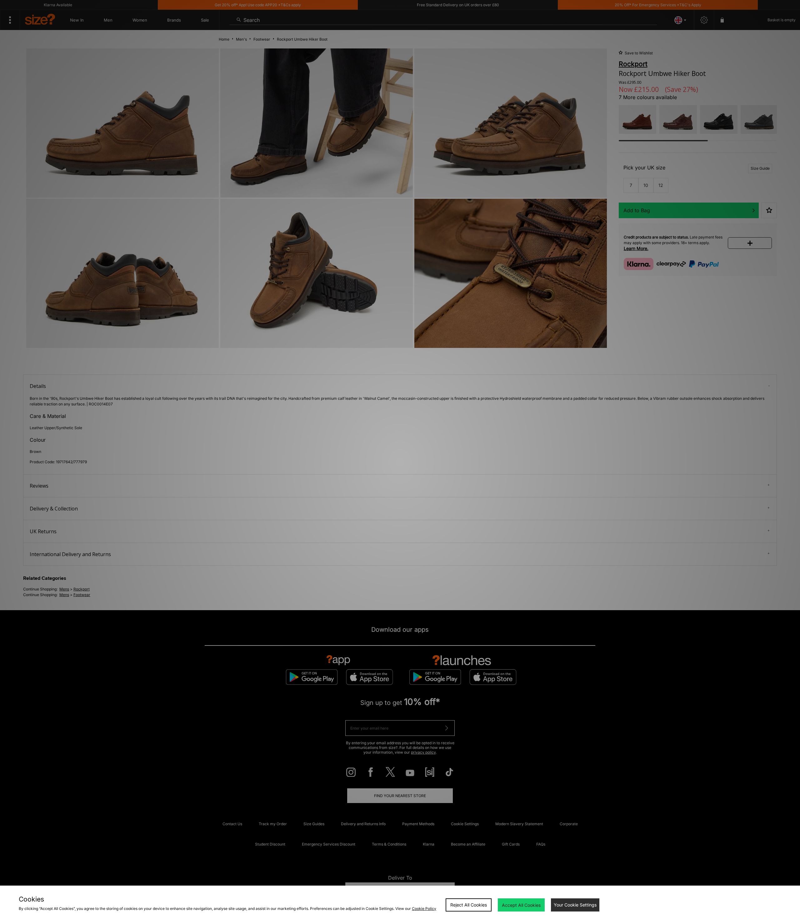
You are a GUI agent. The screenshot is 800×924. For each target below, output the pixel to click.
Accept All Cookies (521, 905)
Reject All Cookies (468, 904)
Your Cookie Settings (575, 904)
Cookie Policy (424, 908)
